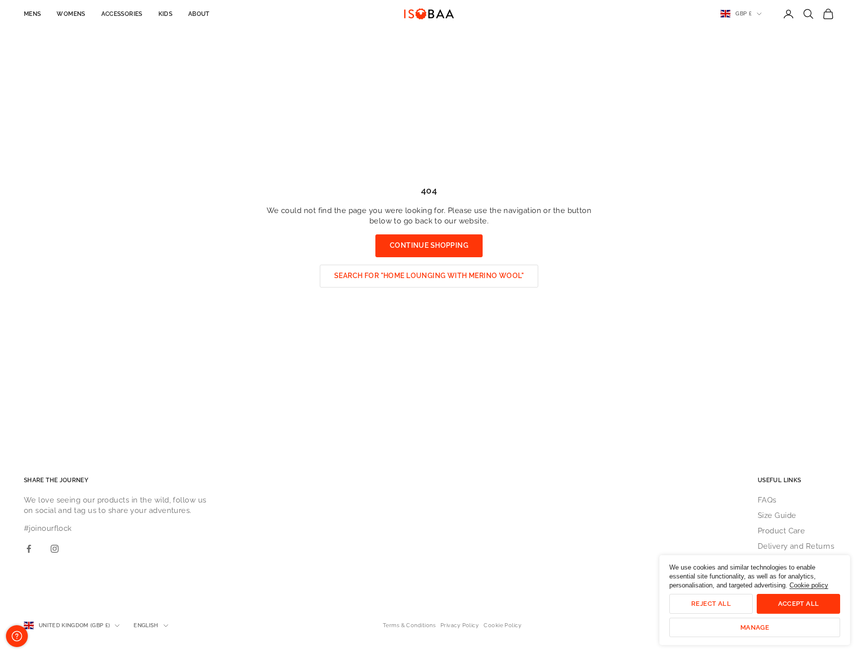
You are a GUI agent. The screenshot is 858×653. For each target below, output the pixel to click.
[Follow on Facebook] (29, 549)
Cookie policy (808, 585)
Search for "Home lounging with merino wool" (429, 276)
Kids (165, 13)
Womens (71, 13)
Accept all (798, 603)
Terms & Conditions (409, 625)
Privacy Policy (459, 625)
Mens (32, 13)
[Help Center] (17, 636)
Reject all (711, 603)
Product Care (781, 530)
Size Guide (777, 515)
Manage (754, 627)
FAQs (767, 500)
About (199, 13)
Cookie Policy (502, 625)
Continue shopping (429, 245)
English (146, 625)
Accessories (122, 13)
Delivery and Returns (796, 546)
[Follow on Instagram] (55, 549)
